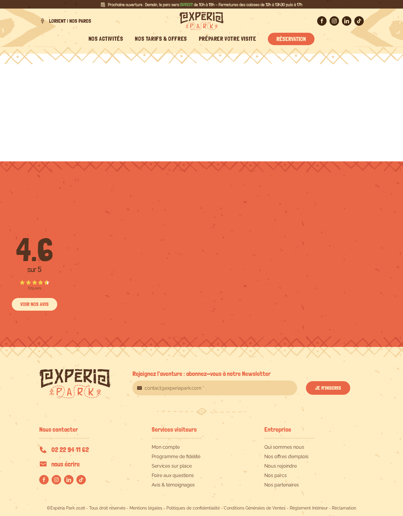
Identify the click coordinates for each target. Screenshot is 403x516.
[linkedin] (346, 21)
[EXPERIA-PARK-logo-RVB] (201, 14)
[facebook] (322, 21)
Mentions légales (146, 508)
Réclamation (344, 508)
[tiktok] (359, 21)
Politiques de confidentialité (193, 508)
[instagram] (334, 21)
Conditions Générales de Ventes (255, 508)
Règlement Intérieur (309, 508)
